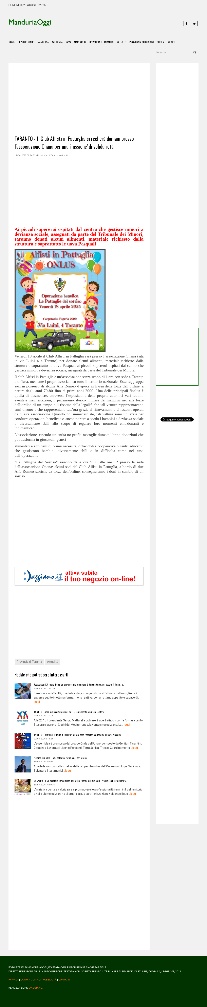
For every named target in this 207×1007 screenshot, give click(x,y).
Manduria (43, 42)
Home (11, 42)
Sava (68, 42)
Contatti (64, 979)
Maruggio (80, 42)
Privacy (13, 979)
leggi (37, 701)
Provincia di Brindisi (141, 42)
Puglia (161, 42)
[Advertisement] (115, 24)
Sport (171, 42)
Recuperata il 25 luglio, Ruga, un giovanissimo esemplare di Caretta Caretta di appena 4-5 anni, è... (79, 684)
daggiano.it (37, 987)
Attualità (52, 661)
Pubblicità (50, 979)
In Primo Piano (26, 42)
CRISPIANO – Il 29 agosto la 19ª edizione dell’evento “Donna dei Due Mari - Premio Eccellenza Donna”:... (81, 780)
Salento (121, 42)
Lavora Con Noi (30, 979)
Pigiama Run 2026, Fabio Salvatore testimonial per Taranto (60, 758)
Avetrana (57, 42)
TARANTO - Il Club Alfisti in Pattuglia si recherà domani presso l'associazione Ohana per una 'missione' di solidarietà (74, 142)
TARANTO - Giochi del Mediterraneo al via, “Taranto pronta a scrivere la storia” (69, 712)
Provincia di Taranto (101, 42)
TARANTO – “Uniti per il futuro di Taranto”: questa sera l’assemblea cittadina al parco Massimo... (78, 734)
